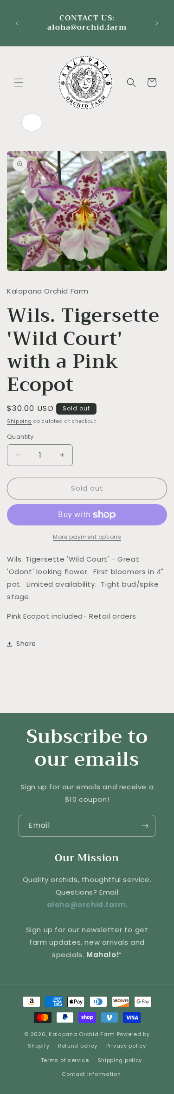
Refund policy (77, 1045)
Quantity (20, 436)
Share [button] (26, 643)
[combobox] (31, 122)
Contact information (91, 1074)
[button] (18, 82)
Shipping (19, 421)
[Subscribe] (145, 826)
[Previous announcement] (17, 23)
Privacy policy (126, 1045)
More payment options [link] (87, 537)
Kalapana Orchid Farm (82, 1034)
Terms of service (65, 1060)
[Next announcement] (157, 23)
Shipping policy (120, 1060)
